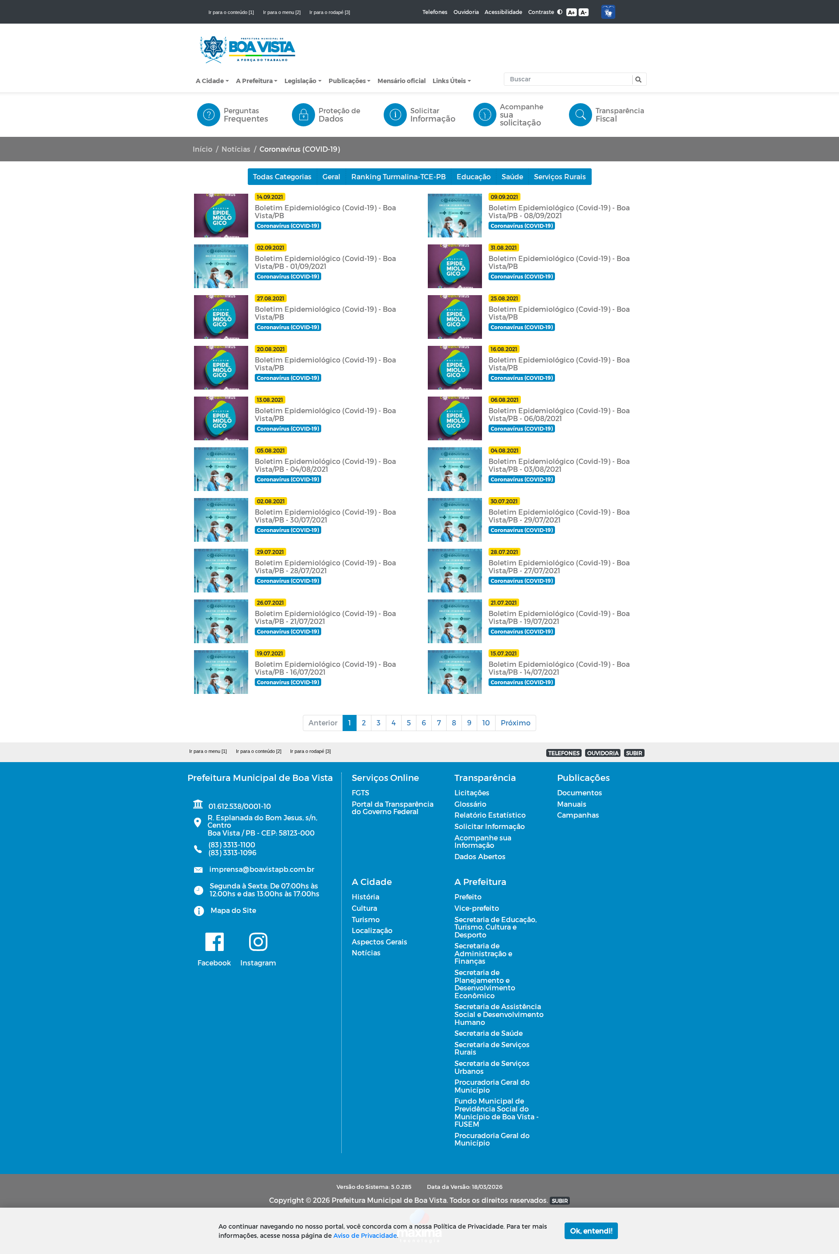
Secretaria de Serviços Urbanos (492, 1067)
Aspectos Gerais (379, 941)
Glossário (470, 804)
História (365, 896)
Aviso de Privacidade (365, 1235)
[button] (637, 79)
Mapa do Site (233, 910)
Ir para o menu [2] (282, 12)
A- (583, 12)
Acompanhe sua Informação (482, 841)
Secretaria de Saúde (488, 1033)
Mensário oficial (402, 80)
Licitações (471, 792)
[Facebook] (214, 942)
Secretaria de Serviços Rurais (492, 1048)
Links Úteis (449, 80)
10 (486, 722)
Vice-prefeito (476, 908)
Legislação (300, 80)
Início (202, 149)
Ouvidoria (466, 12)
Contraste (541, 12)
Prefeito (468, 896)
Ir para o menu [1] (208, 751)
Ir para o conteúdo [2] (258, 751)
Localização (372, 930)
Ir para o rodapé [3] (329, 12)
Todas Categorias (282, 176)
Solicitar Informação (489, 826)
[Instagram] (258, 942)
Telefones (435, 12)
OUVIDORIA (603, 753)
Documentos (579, 792)
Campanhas (578, 815)
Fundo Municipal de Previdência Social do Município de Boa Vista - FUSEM (496, 1112)
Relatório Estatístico (490, 815)
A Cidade (210, 80)
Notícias (236, 149)
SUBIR (634, 753)
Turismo (366, 919)
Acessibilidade (503, 12)
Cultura (364, 908)
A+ (571, 12)
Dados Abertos (480, 856)
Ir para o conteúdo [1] (231, 12)
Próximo (515, 722)
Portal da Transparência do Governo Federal (392, 808)
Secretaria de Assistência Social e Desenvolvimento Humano (499, 1014)
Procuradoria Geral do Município (492, 1086)
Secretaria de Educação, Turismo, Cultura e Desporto (495, 927)
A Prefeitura (254, 80)
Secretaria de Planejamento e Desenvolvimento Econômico (484, 984)
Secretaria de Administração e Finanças (483, 953)
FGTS (360, 792)
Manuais (571, 804)
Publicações (347, 80)
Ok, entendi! (591, 1230)
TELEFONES (563, 753)
